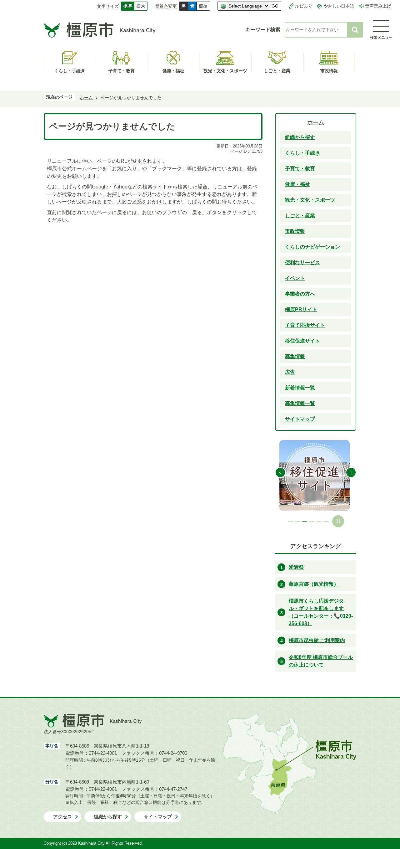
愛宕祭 (296, 567)
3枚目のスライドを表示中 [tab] (305, 521)
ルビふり (303, 5)
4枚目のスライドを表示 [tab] (312, 521)
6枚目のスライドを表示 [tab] (326, 521)
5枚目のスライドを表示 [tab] (319, 521)
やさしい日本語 (338, 5)
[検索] (355, 30)
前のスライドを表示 (280, 472)
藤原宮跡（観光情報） (314, 584)
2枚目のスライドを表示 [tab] (297, 521)
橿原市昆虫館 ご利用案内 (317, 640)
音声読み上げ (378, 5)
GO (275, 6)
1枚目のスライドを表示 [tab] (290, 521)
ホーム (86, 97)
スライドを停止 (338, 521)
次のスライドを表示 (351, 472)
